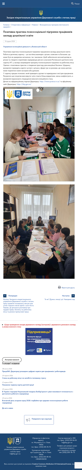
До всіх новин (7, 408)
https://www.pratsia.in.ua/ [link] (50, 82)
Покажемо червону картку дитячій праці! (18, 385)
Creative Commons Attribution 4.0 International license (51, 464)
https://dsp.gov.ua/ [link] (24, 84)
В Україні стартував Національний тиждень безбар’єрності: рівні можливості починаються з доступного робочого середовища (37, 393)
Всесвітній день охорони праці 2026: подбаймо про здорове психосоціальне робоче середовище (35, 402)
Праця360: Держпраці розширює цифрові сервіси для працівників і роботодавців (33, 371)
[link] (25, 47)
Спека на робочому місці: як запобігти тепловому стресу (24, 378)
